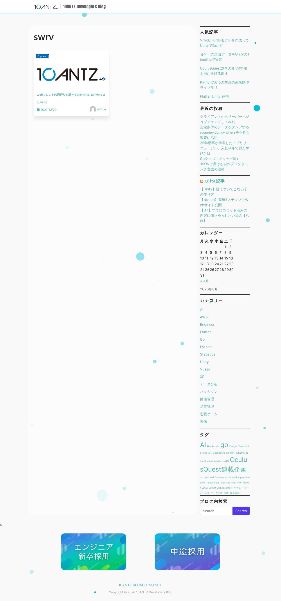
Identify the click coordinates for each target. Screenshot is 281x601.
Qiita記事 (215, 181)
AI (201, 309)
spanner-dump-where (237, 477)
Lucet (203, 461)
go (224, 445)
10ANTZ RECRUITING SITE (140, 585)
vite (239, 482)
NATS (226, 461)
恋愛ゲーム (209, 414)
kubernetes (242, 452)
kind (204, 452)
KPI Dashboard (216, 452)
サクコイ (238, 488)
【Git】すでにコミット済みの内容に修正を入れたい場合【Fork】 (225, 215)
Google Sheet (236, 446)
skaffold (209, 477)
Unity (204, 362)
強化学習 (235, 493)
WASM (212, 488)
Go (202, 339)
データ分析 (209, 384)
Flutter (205, 332)
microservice (214, 461)
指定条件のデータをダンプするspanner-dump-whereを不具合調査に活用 (225, 132)
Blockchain (213, 446)
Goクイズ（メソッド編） (220, 158)
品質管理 (207, 406)
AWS (204, 317)
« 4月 (204, 281)
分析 (226, 493)
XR (202, 376)
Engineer (207, 324)
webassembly (224, 488)
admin (101, 109)
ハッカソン (209, 391)
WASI (205, 488)
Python (206, 347)
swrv (202, 482)
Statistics (207, 354)
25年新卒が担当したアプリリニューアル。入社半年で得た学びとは (224, 148)
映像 (203, 421)
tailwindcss (213, 482)
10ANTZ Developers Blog (84, 6)
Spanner (219, 477)
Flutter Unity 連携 (214, 96)
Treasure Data (228, 482)
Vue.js (205, 369)
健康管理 (207, 399)
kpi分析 (230, 452)
